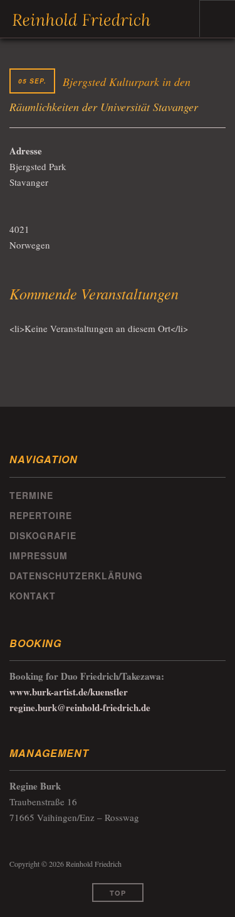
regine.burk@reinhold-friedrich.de (79, 707)
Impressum (38, 555)
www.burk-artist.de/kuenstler (68, 692)
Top (118, 893)
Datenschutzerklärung (76, 575)
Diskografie (42, 535)
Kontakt (32, 595)
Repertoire (40, 515)
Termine (31, 495)
